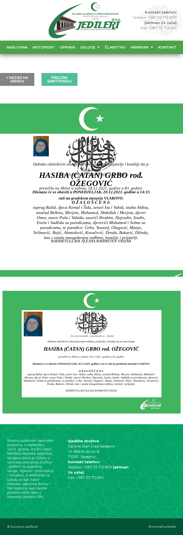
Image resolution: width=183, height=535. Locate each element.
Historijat (44, 47)
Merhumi (139, 47)
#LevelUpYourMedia (162, 526)
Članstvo (115, 47)
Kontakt (167, 47)
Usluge (87, 47)
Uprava (67, 47)
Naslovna (17, 47)
